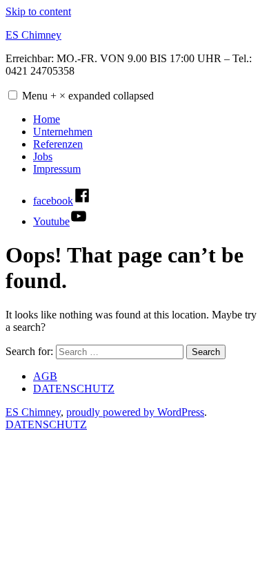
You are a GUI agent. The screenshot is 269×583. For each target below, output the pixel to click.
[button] (12, 94)
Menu (88, 96)
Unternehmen (62, 131)
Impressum (57, 169)
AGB (45, 376)
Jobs (42, 156)
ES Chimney (33, 35)
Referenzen (58, 144)
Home (46, 119)
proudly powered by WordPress (135, 412)
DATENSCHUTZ (73, 388)
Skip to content (38, 11)
